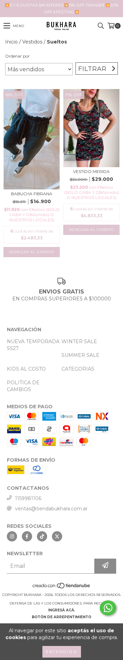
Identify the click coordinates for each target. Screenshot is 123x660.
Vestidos (32, 42)
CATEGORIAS (78, 369)
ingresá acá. (61, 610)
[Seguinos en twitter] (57, 536)
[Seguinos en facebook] (27, 536)
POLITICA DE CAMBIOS (23, 386)
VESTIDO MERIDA (91, 171)
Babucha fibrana (31, 193)
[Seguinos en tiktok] (42, 536)
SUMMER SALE (80, 355)
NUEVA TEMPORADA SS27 (33, 344)
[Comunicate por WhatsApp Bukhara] (108, 607)
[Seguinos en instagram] (12, 536)
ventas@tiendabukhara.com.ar (51, 509)
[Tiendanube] (62, 588)
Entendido (62, 651)
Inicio (11, 42)
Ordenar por (17, 56)
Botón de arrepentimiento (61, 617)
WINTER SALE (79, 341)
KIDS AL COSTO (26, 369)
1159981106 (28, 498)
